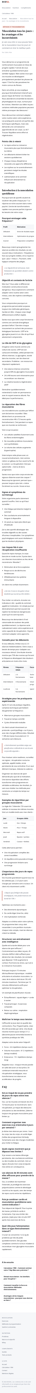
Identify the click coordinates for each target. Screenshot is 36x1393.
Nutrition (16, 8)
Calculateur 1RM (8, 13)
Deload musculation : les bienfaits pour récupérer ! (17, 1278)
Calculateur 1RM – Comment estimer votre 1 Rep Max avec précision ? (18, 1269)
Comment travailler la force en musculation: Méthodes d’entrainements (15, 1287)
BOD (5, 1)
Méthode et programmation (13, 27)
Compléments (26, 8)
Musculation (6, 8)
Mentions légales (8, 1373)
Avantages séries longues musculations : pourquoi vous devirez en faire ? (18, 1298)
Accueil (4, 19)
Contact (4, 1370)
